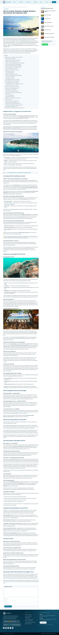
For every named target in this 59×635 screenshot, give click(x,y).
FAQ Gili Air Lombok (8, 99)
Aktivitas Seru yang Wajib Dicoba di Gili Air (12, 69)
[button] (11, 621)
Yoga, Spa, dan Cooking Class (10, 76)
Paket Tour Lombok (28, 614)
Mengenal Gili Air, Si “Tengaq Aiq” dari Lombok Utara (13, 57)
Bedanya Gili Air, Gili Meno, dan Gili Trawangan (13, 60)
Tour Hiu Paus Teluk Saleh (29, 619)
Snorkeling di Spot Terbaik (10, 71)
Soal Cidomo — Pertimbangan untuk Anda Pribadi (13, 92)
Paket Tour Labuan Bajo (29, 620)
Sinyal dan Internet (9, 93)
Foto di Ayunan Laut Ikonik (10, 78)
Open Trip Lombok (47, 29)
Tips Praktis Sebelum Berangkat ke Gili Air (12, 88)
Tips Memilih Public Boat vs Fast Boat (11, 68)
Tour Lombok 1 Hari (13, 581)
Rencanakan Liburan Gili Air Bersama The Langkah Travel (14, 107)
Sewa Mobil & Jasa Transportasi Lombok (49, 11)
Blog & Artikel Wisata (28, 623)
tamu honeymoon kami (22, 413)
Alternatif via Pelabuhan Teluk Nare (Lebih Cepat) (13, 65)
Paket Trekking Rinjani (48, 22)
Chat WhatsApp (44, 44)
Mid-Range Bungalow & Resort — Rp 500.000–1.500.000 (14, 83)
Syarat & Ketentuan (49, 633)
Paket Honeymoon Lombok (49, 26)
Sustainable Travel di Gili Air (10, 96)
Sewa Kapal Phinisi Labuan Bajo (30, 622)
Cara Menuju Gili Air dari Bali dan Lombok (12, 61)
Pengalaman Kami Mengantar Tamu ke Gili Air (12, 97)
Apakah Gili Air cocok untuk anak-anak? (12, 100)
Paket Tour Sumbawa (28, 616)
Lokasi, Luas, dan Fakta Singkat (10, 58)
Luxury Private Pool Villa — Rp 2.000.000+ (12, 85)
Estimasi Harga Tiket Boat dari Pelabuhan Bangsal (13, 67)
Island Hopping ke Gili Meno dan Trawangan (12, 79)
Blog (53, 633)
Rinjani (12, 578)
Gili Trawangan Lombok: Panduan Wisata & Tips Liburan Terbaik (19, 172)
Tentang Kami (43, 633)
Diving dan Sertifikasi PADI (10, 72)
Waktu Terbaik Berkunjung (10, 95)
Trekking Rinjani (27, 617)
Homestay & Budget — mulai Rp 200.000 (12, 82)
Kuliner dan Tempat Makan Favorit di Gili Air (12, 86)
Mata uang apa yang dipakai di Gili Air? (12, 106)
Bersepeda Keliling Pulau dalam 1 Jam (11, 74)
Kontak (55, 633)
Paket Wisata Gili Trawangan (49, 37)
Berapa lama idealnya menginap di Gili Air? (12, 102)
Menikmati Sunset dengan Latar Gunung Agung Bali (14, 75)
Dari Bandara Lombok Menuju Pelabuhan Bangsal (13, 64)
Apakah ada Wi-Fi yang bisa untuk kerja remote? (13, 103)
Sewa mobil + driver (8, 202)
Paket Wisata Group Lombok (49, 33)
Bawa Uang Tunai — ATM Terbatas (11, 89)
